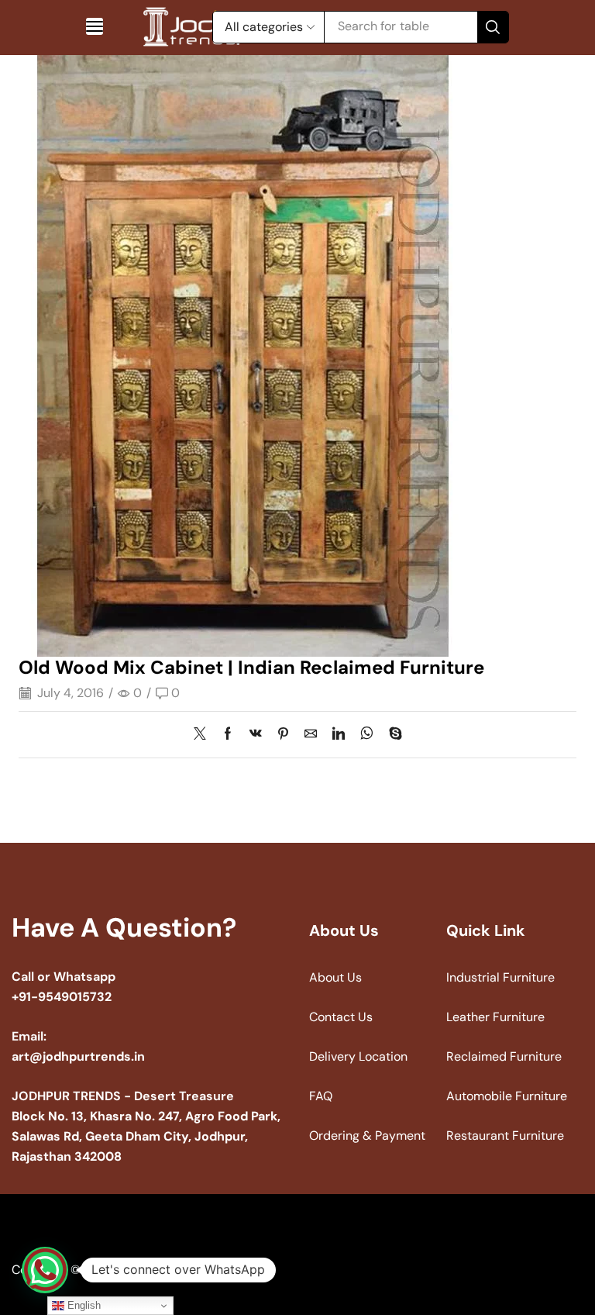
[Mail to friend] (311, 734)
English (82, 1305)
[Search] (492, 27)
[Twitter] (204, 734)
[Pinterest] (283, 734)
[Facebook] (228, 734)
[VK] (256, 734)
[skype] (391, 734)
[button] (94, 26)
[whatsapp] (367, 734)
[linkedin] (339, 734)
